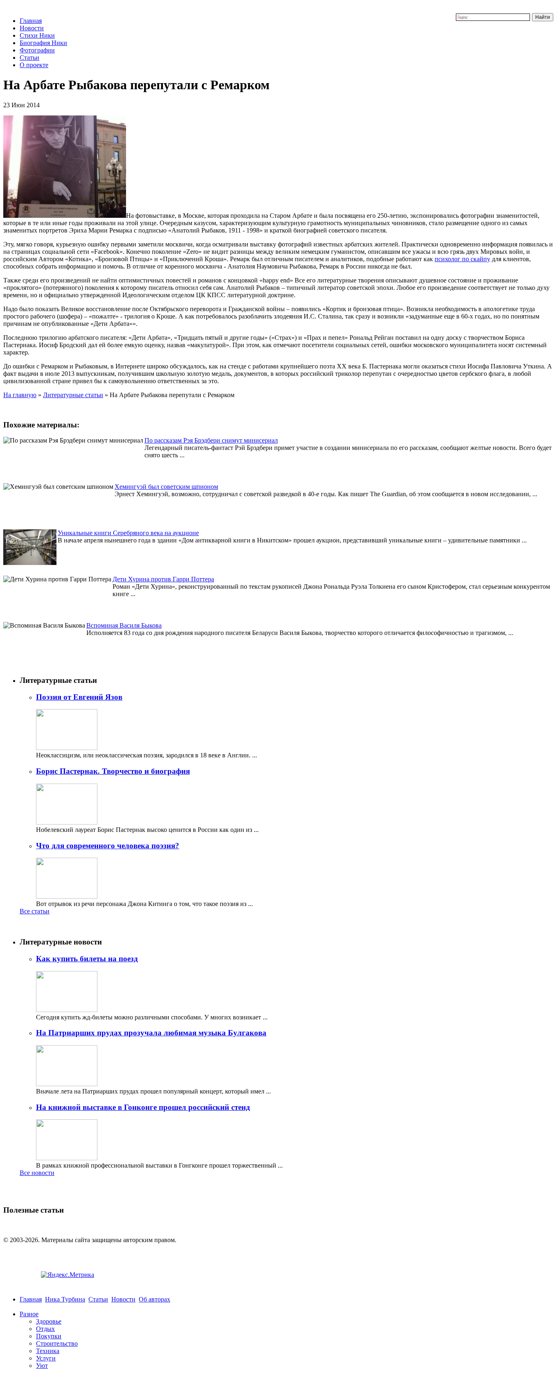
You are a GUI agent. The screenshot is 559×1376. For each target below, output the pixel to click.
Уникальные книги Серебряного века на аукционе (128, 532)
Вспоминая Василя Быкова (124, 625)
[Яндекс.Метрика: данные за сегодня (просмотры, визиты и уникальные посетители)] (67, 1275)
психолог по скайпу (462, 258)
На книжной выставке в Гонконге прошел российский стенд (143, 1107)
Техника (47, 1350)
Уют (42, 1365)
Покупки (48, 1336)
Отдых (45, 1328)
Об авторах (154, 1299)
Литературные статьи (73, 394)
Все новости (37, 1172)
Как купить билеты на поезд (87, 958)
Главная (31, 20)
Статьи (29, 57)
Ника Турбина (65, 1299)
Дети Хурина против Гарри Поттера (163, 579)
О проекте (34, 64)
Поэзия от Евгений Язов (79, 697)
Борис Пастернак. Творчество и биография (113, 771)
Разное (29, 1313)
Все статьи (35, 911)
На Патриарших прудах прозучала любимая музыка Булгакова (151, 1032)
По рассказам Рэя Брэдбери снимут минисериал (211, 440)
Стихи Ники (37, 35)
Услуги (46, 1358)
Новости (32, 28)
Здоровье (48, 1321)
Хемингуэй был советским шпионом (166, 486)
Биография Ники (43, 42)
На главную (19, 394)
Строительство (57, 1343)
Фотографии (37, 50)
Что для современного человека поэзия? (107, 845)
